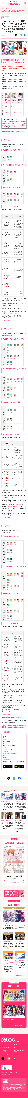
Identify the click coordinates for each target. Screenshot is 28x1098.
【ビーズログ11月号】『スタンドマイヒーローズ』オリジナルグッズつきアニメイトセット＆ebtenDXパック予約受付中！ (7, 806)
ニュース (3, 1045)
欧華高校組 (19, 505)
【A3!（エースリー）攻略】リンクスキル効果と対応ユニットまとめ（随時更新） (8, 946)
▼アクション (13, 123)
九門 (15, 381)
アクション (20, 112)
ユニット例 (6, 123)
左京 (22, 347)
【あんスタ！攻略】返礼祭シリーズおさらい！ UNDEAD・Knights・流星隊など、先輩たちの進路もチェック (8, 969)
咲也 (8, 544)
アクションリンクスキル (14, 506)
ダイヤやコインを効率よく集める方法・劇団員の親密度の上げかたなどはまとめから (13, 726)
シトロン (13, 101)
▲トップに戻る (5, 320)
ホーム (2, 8)
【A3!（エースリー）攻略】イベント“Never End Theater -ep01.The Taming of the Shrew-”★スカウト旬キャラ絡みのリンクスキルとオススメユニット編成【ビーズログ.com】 (20, 946)
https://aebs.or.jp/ (14, 1089)
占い (15, 1048)
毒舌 (24, 505)
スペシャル (7, 8)
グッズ (15, 1045)
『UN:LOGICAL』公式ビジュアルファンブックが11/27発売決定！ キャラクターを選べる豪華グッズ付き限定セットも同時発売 (20, 806)
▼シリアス (16, 125)
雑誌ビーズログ (5, 1048)
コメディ (13, 112)
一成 (11, 588)
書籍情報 (3, 1051)
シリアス (7, 112)
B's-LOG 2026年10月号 (14, 876)
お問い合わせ (4, 1073)
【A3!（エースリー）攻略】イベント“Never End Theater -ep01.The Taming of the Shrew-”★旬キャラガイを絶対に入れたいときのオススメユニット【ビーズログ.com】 (20, 826)
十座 (11, 202)
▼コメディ (10, 121)
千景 (11, 381)
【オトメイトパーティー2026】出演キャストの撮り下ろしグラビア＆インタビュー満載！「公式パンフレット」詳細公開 (7, 825)
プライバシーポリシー (15, 1073)
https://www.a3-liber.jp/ (9, 753)
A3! (11, 8)
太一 (15, 347)
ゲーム (7, 17)
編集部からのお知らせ (19, 1051)
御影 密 (19, 102)
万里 (16, 121)
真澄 (11, 544)
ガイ (8, 607)
